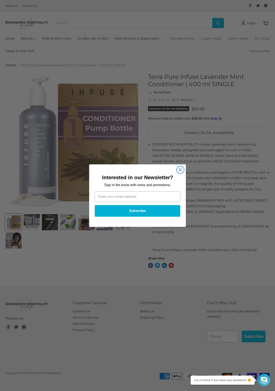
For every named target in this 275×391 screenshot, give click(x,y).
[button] (264, 380)
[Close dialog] (180, 170)
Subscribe (137, 211)
